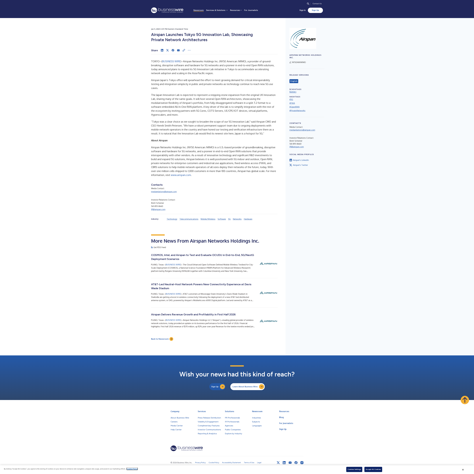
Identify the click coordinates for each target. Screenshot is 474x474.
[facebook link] (296, 462)
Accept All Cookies (373, 469)
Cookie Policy (132, 469)
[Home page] (167, 10)
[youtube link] (290, 463)
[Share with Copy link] (184, 50)
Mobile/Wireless (208, 219)
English (293, 81)
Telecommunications (188, 219)
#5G (291, 99)
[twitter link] (278, 462)
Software (222, 219)
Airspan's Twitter (300, 165)
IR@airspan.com (158, 209)
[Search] (308, 4)
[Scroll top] (465, 400)
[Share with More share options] (189, 50)
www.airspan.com (181, 175)
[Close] (463, 470)
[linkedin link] (284, 462)
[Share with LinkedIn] (162, 50)
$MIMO (292, 92)
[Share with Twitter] (167, 50)
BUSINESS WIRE (171, 61)
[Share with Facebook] (173, 50)
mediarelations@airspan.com (164, 191)
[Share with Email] (178, 50)
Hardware (248, 219)
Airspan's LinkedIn (301, 160)
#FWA (292, 103)
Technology (172, 219)
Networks (237, 219)
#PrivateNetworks (297, 110)
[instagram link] (301, 462)
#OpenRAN (294, 107)
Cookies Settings (354, 469)
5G (229, 219)
